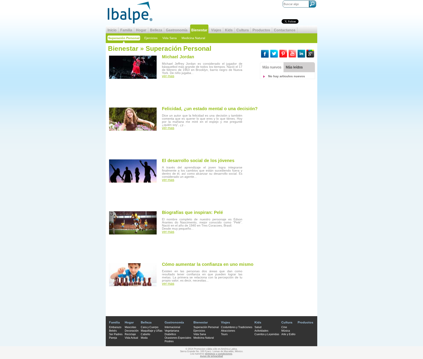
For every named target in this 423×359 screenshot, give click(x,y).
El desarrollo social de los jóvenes (198, 160)
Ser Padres (115, 334)
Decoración (132, 330)
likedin (301, 54)
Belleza (156, 30)
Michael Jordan (178, 56)
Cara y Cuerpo (149, 327)
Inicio (112, 30)
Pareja (113, 337)
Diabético (170, 334)
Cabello (145, 334)
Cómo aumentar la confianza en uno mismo (207, 264)
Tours (224, 334)
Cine (284, 327)
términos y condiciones (218, 353)
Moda (144, 337)
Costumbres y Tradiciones (236, 327)
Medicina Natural (193, 38)
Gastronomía (176, 30)
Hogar (141, 30)
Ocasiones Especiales (178, 337)
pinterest (283, 54)
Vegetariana (172, 330)
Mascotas (130, 327)
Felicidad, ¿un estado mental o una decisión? (210, 108)
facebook (265, 54)
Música (285, 330)
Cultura (242, 30)
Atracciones (228, 330)
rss (292, 54)
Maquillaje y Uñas (151, 330)
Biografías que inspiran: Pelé (192, 212)
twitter (274, 54)
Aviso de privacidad (211, 356)
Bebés (113, 330)
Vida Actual (131, 337)
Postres (169, 341)
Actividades (261, 330)
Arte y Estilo (288, 334)
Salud (258, 327)
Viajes (216, 30)
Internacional (172, 327)
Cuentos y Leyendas (266, 334)
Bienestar (199, 30)
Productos (261, 30)
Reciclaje (130, 334)
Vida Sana (169, 38)
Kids (229, 30)
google (310, 54)
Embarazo (115, 327)
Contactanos (284, 30)
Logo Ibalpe (130, 12)
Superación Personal (123, 38)
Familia (126, 30)
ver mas (168, 76)
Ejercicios (151, 38)
